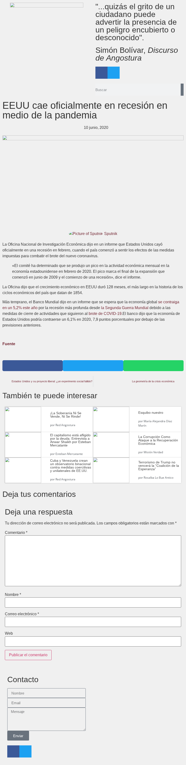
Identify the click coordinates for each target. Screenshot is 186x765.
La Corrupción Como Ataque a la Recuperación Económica (158, 440)
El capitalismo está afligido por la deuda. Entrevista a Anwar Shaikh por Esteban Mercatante (70, 440)
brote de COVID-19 (105, 314)
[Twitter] (114, 73)
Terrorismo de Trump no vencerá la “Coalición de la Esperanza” (158, 465)
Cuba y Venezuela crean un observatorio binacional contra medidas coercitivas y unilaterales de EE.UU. (70, 466)
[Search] (182, 90)
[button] (32, 365)
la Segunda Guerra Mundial (124, 308)
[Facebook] (101, 73)
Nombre (13, 595)
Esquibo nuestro (150, 412)
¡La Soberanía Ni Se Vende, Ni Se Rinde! (65, 414)
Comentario (16, 533)
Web (9, 633)
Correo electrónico (22, 614)
